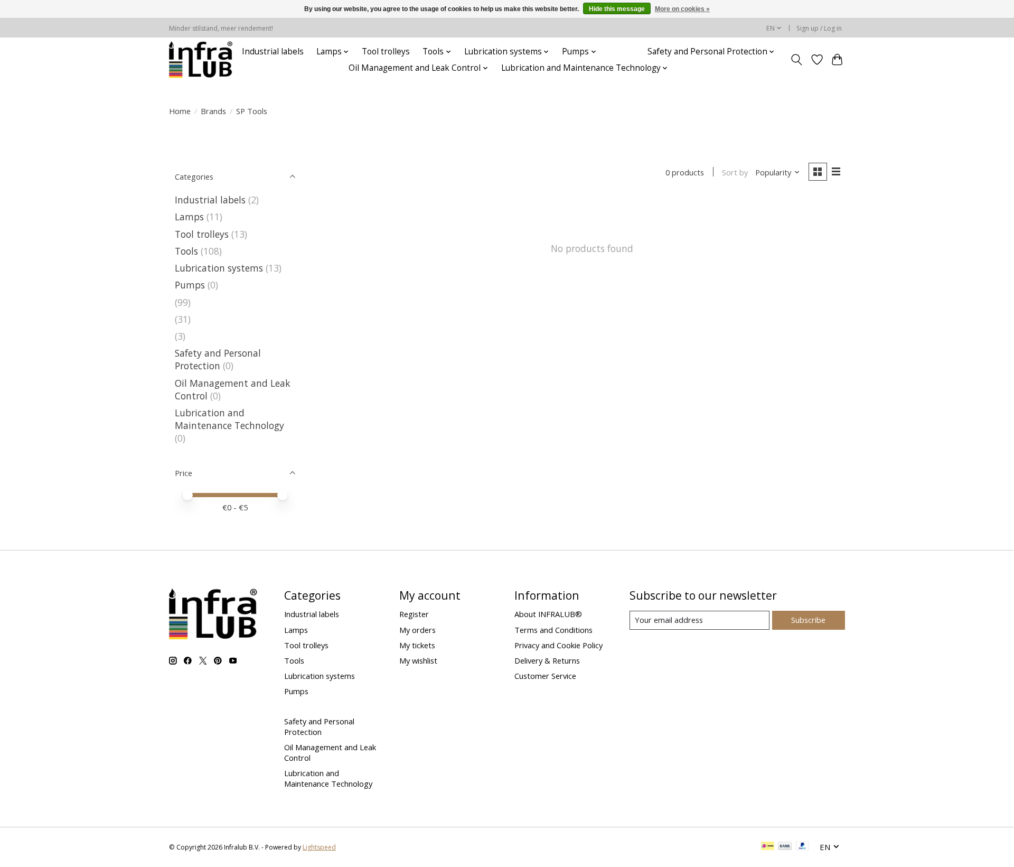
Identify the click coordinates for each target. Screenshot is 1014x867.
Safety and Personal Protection (218, 359)
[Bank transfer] (785, 847)
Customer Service (545, 675)
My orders (417, 629)
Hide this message (617, 9)
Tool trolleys (386, 51)
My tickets (417, 645)
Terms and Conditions (553, 629)
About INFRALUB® (548, 614)
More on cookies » (682, 9)
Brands (213, 111)
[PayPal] (803, 847)
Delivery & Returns (547, 660)
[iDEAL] (767, 847)
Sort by (735, 172)
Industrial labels (273, 51)
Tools (186, 251)
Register (414, 614)
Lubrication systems (219, 268)
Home (180, 111)
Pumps (190, 284)
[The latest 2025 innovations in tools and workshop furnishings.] (201, 59)
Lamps (189, 216)
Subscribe (808, 619)
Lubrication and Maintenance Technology (229, 419)
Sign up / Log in (819, 28)
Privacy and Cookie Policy (558, 645)
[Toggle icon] (796, 59)
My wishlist (418, 660)
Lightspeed (319, 847)
